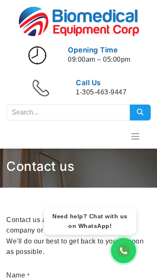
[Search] (140, 112)
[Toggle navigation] (135, 136)
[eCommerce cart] (114, 136)
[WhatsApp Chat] (123, 250)
